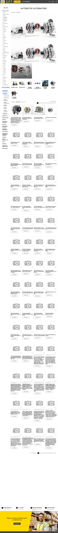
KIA (3, 45)
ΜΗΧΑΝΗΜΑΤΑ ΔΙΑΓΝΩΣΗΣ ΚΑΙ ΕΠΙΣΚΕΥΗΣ (5, 134)
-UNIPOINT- (5, 77)
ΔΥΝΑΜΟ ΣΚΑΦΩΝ (5, 105)
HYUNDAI (4, 37)
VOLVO (4, 74)
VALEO (4, 22)
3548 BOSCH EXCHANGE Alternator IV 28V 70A (49, 314)
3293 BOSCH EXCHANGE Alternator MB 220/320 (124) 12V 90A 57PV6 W (50, 271)
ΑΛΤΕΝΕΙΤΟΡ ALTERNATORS (35, 4)
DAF (4, 32)
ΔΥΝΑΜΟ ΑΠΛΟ (6, 97)
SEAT (4, 66)
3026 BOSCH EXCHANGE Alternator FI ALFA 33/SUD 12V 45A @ (16, 186)
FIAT (4, 34)
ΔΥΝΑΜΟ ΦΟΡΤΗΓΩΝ (5, 111)
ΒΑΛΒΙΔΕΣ (4, 119)
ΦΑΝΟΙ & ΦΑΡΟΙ (5, 148)
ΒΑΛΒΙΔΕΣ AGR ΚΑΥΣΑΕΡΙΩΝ (4, 122)
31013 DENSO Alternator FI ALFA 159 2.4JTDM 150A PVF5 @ (16, 207)
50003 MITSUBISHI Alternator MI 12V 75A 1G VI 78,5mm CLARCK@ (39, 335)
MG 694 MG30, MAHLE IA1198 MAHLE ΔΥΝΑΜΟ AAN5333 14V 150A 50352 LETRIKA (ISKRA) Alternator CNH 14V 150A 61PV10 (27, 357)
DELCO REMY (5, 23)
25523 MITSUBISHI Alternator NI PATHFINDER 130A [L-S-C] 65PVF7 (50, 143)
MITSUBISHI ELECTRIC (5, 18)
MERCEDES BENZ (6, 52)
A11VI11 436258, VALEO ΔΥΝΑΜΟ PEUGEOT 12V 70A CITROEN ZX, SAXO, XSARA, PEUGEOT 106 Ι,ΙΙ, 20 (15, 413)
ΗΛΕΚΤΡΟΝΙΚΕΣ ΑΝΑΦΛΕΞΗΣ (5, 127)
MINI (4, 54)
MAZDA (4, 51)
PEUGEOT (4, 60)
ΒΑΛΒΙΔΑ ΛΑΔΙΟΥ (5, 117)
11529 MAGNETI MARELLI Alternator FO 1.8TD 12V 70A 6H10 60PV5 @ (27, 118)
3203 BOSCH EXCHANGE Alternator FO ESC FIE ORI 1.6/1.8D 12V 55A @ (26, 250)
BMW (4, 28)
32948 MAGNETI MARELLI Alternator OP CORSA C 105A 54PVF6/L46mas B (15, 293)
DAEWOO (4, 31)
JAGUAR (4, 40)
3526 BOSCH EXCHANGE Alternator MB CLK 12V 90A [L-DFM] (39, 314)
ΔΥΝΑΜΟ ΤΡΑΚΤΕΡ (5, 108)
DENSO (4, 12)
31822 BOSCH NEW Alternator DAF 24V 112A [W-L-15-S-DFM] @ (39, 228)
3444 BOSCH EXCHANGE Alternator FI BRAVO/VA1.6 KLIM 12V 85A (27, 314)
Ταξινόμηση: (13, 101)
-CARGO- (4, 80)
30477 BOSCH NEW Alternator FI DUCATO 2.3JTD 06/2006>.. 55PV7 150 (39, 186)
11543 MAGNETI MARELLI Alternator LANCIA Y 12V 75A (39, 118)
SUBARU (4, 69)
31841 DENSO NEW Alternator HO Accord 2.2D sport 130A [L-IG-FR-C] (50, 228)
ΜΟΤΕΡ (3, 141)
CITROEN (4, 29)
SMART (4, 68)
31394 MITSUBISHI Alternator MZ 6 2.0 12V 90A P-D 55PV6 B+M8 (27, 228)
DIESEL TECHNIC (6, 14)
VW (3, 75)
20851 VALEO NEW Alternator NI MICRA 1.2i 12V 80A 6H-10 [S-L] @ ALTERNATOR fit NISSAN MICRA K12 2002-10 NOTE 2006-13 (39, 440)
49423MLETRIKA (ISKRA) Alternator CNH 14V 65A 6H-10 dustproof (16, 335)
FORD (4, 35)
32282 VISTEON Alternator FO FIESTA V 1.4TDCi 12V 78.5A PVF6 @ (50, 250)
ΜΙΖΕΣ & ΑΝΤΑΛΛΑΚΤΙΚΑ (5, 139)
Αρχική (19, 4)
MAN (4, 49)
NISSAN (4, 57)
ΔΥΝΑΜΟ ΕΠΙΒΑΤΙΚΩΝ (6, 100)
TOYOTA (4, 72)
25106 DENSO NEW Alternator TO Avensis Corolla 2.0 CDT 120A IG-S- (39, 143)
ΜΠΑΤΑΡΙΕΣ (4, 143)
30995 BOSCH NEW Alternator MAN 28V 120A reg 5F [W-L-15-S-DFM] (50, 186)
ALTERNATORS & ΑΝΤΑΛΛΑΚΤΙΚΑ (26, 4)
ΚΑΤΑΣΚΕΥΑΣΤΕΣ (5, 131)
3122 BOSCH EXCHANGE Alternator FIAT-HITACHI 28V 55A (39, 207)
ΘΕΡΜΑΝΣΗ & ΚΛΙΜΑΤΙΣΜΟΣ (4, 129)
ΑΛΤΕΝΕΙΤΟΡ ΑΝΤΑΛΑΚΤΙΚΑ (5, 113)
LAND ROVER (5, 46)
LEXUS (4, 48)
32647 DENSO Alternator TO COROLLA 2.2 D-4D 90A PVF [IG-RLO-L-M (39, 271)
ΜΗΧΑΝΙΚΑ (4, 137)
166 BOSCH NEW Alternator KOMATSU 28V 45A (15, 143)
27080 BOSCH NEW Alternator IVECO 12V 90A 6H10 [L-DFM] (27, 164)
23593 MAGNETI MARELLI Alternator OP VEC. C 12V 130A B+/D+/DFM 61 (27, 143)
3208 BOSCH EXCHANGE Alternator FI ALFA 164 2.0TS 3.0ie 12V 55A (38, 250)
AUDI (4, 25)
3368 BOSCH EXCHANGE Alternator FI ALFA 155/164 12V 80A (16, 314)
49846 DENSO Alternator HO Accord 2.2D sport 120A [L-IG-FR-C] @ (27, 335)
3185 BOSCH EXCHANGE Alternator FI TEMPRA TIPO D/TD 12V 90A (16, 250)
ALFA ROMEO (5, 26)
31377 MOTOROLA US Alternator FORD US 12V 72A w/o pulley (50, 207)
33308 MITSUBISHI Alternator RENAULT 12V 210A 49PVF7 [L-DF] (39, 293)
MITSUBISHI (5, 55)
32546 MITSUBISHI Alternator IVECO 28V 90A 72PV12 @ (27, 271)
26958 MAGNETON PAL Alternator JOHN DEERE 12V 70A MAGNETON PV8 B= (16, 164)
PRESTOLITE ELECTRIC (5, 20)
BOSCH (4, 78)
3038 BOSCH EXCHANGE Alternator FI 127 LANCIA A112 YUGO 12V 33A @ (27, 186)
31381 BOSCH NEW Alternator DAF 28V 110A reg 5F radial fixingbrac (15, 228)
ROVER (4, 63)
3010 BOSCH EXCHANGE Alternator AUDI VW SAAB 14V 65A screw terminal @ (39, 164)
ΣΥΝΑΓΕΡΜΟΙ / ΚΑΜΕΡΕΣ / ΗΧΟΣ (5, 146)
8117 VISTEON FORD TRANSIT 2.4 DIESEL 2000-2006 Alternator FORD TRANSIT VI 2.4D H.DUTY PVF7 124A (16, 357)
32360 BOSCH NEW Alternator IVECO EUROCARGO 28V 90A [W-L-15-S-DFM (16, 271)
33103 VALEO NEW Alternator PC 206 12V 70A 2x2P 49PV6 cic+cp (27, 292)
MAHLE (4, 15)
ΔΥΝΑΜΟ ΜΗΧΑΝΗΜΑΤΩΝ (6, 103)
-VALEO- (4, 83)
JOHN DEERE (5, 43)
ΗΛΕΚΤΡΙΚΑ (4, 124)
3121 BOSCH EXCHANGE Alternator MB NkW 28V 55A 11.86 (26, 207)
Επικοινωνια (17, 523)
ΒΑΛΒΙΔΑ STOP (4, 115)
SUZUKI (4, 71)
